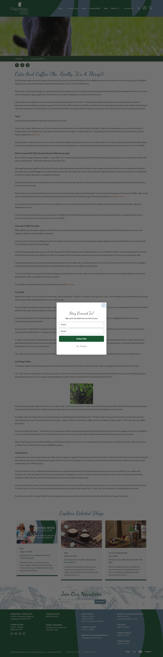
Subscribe (81, 338)
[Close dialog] (104, 305)
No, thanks (81, 346)
